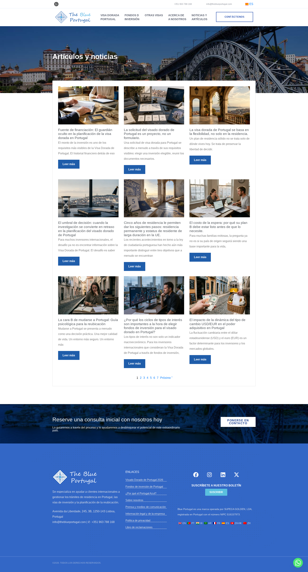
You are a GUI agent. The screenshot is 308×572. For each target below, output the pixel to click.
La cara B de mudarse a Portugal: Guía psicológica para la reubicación (88, 322)
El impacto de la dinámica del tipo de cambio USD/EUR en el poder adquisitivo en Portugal (217, 324)
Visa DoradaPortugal (110, 17)
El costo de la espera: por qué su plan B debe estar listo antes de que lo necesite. (218, 227)
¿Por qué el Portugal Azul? (140, 493)
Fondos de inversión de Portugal (144, 486)
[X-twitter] (236, 474)
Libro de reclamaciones (139, 527)
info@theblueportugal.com (219, 4)
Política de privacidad (137, 520)
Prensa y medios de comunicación (145, 506)
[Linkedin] (223, 474)
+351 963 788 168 (183, 4)
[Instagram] (209, 474)
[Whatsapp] (56, 4)
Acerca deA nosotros (177, 17)
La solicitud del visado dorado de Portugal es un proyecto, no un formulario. (149, 134)
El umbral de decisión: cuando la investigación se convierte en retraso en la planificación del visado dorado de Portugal (86, 229)
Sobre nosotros (134, 500)
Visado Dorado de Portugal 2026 (144, 479)
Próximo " (166, 377)
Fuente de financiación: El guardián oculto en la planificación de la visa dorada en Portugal (85, 134)
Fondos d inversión (132, 17)
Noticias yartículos (199, 17)
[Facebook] (196, 474)
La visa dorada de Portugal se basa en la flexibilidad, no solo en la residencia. (219, 132)
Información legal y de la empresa (145, 513)
